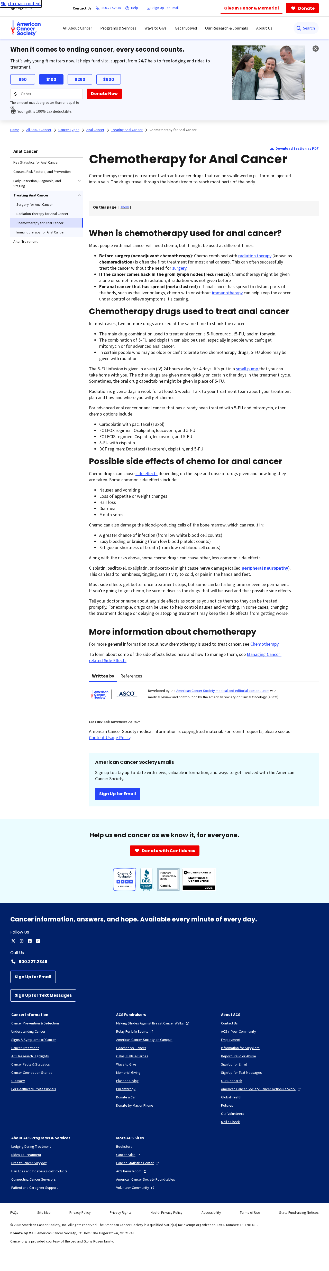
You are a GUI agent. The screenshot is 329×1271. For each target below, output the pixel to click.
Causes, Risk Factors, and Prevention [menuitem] (42, 171)
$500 (108, 79)
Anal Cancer (25, 151)
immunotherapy (227, 293)
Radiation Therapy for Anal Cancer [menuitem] (42, 213)
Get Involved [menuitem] (186, 28)
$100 (51, 79)
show (125, 207)
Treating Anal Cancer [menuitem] (31, 195)
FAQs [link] (14, 1212)
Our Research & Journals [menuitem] (226, 28)
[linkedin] (38, 941)
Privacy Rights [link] (121, 1212)
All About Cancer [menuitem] (77, 28)
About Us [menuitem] (264, 28)
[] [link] (124, 207)
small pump (247, 369)
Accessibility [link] (211, 1212)
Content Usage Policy (109, 737)
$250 (80, 79)
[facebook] (30, 941)
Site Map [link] (44, 1212)
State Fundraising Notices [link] (299, 1212)
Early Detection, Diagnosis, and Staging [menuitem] (37, 183)
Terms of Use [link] (250, 1212)
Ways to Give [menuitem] (155, 28)
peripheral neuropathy (265, 568)
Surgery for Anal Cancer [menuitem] (34, 204)
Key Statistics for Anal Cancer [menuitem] (36, 162)
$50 (23, 79)
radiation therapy (254, 256)
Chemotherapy (264, 644)
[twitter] (13, 941)
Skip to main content (21, 3)
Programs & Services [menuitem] (118, 28)
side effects (146, 473)
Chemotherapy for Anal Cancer (173, 129)
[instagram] (22, 941)
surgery (179, 268)
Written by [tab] (103, 676)
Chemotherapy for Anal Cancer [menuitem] (39, 223)
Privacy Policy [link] (80, 1212)
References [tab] (131, 676)
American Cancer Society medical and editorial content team (222, 690)
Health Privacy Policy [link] (166, 1212)
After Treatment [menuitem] (25, 241)
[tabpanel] (204, 697)
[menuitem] (25, 28)
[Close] (316, 48)
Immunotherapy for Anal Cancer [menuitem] (40, 232)
